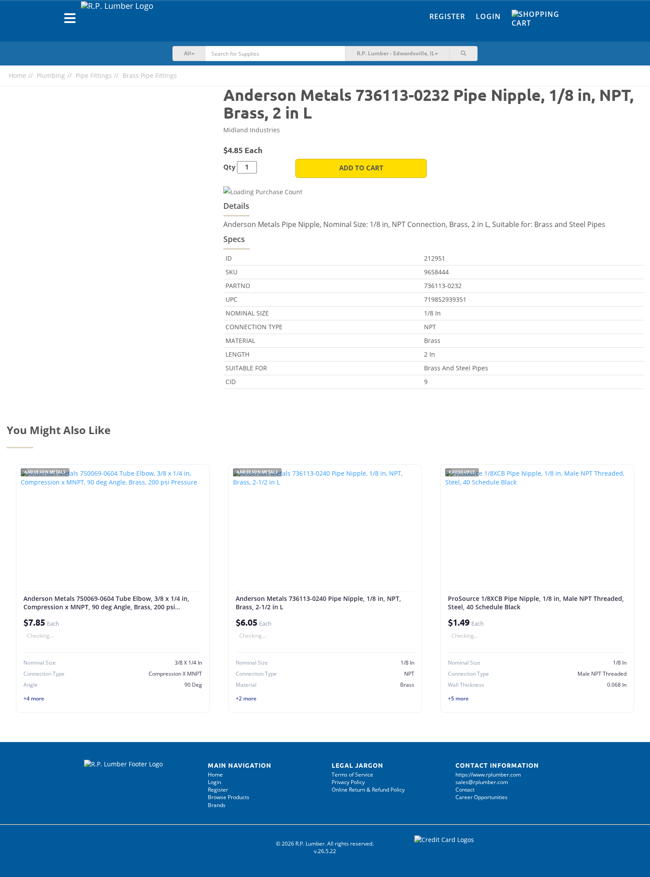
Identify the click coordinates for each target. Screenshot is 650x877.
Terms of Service (352, 774)
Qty (229, 167)
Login (488, 16)
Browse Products (228, 797)
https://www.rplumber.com (488, 774)
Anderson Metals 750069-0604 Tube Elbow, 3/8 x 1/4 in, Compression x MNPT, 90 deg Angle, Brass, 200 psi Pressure (106, 607)
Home (17, 75)
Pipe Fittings (94, 75)
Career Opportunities (481, 797)
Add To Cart (361, 168)
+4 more (33, 698)
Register (447, 16)
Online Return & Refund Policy (368, 789)
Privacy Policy (348, 782)
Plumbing (51, 75)
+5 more (458, 698)
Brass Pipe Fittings (149, 75)
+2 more (246, 698)
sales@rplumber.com (481, 782)
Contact (464, 789)
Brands (217, 805)
